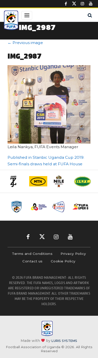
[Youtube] (91, 4)
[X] (74, 4)
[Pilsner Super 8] (80, 206)
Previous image (25, 42)
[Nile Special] (60, 181)
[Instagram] (82, 4)
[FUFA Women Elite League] (18, 207)
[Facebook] (66, 4)
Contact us (32, 261)
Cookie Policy (63, 261)
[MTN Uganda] (38, 181)
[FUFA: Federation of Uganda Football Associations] (11, 20)
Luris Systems (64, 341)
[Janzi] (16, 181)
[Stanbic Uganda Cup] (38, 207)
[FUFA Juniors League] (59, 207)
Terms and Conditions (32, 254)
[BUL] (82, 181)
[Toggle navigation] (26, 15)
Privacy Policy (73, 254)
